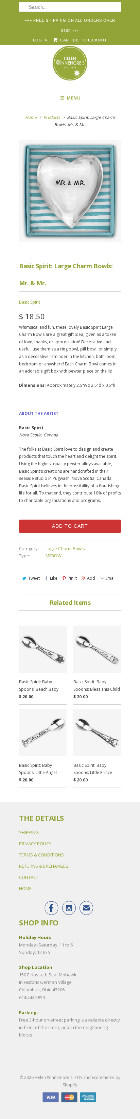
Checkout (95, 40)
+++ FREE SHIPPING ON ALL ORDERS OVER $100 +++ (70, 21)
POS (78, 1077)
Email (110, 578)
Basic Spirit (29, 302)
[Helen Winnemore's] (70, 66)
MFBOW (54, 556)
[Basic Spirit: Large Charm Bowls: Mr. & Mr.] (70, 191)
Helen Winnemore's (53, 1077)
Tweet (34, 578)
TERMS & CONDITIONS (41, 855)
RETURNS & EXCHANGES (43, 866)
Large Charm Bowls (65, 548)
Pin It (72, 578)
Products (51, 117)
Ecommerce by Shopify (91, 1081)
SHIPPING (29, 832)
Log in (40, 40)
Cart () (68, 40)
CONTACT (28, 877)
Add (91, 578)
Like (53, 578)
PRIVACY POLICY (35, 844)
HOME (25, 888)
